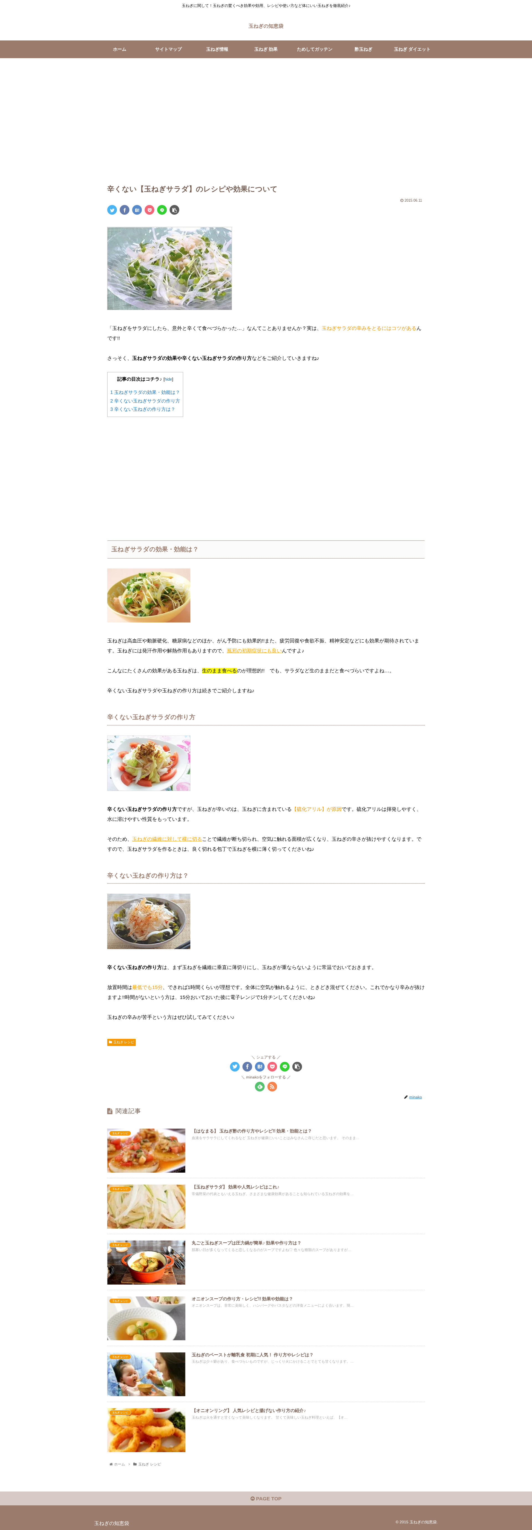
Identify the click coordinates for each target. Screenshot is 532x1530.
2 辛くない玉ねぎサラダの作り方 (145, 401)
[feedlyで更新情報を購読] (260, 1086)
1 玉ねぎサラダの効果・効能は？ (145, 392)
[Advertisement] (266, 127)
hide (168, 379)
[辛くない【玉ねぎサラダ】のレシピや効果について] (137, 210)
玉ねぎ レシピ (123, 1042)
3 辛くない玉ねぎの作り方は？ (142, 409)
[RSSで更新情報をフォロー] (272, 1086)
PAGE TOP (268, 1498)
